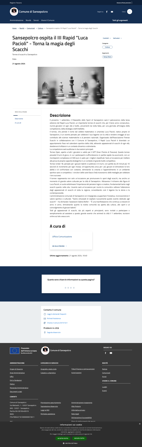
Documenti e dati (16, 391)
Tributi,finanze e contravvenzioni (83, 369)
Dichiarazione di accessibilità (81, 417)
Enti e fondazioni (16, 380)
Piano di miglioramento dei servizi (83, 421)
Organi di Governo (16, 369)
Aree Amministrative (17, 373)
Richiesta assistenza (48, 414)
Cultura (40, 28)
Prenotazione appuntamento (51, 402)
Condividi (106, 38)
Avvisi (104, 376)
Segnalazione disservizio (49, 406)
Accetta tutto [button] (63, 438)
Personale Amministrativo (19, 388)
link (91, 434)
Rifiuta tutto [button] (79, 438)
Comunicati (31, 28)
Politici (12, 384)
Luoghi (104, 387)
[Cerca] (129, 11)
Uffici (12, 376)
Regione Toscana (16, 2)
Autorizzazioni (76, 372)
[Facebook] (106, 11)
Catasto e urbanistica (48, 373)
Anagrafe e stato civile (48, 369)
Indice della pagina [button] (21, 112)
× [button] (139, 424)
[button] (70, 443)
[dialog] (71, 434)
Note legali (75, 414)
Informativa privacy (78, 410)
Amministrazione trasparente (81, 402)
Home (14, 28)
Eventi (104, 390)
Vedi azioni (116, 38)
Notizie (104, 369)
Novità (22, 28)
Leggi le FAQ (45, 410)
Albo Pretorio (76, 406)
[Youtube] (111, 11)
